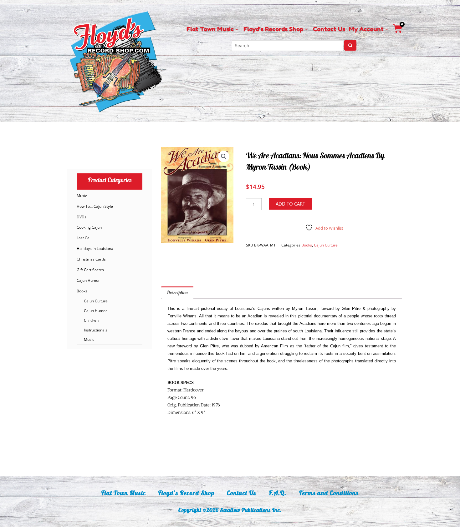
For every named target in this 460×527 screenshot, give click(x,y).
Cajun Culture (96, 301)
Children (91, 320)
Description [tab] (177, 293)
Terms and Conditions (329, 493)
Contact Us (241, 493)
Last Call (84, 238)
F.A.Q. (277, 493)
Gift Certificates (90, 269)
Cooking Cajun (89, 227)
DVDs (81, 217)
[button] (223, 156)
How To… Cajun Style (95, 206)
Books (82, 291)
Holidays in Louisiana (95, 248)
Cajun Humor (88, 280)
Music (82, 195)
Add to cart (290, 204)
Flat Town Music (123, 493)
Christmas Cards (91, 259)
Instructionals (95, 330)
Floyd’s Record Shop (186, 493)
